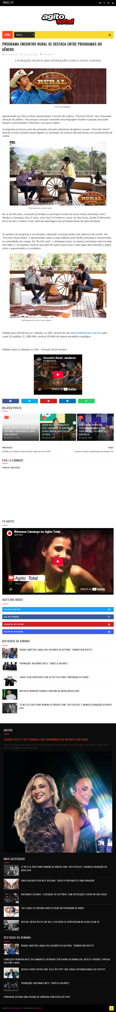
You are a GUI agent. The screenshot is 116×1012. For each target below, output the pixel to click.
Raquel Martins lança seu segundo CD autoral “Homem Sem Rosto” (56, 649)
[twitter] (108, 3)
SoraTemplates (16, 1008)
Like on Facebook (11, 617)
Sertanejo (47, 54)
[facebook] (104, 3)
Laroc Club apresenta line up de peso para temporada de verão (54, 677)
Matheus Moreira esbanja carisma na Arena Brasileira (49, 690)
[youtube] (113, 3)
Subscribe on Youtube (14, 624)
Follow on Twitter (12, 609)
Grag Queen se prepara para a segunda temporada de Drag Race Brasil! (21, 431)
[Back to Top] (111, 1008)
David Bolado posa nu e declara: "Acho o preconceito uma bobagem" (58, 880)
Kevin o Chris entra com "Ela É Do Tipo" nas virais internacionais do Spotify (63, 969)
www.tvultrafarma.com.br (85, 333)
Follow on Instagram (13, 631)
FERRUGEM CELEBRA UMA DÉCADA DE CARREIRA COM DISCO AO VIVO (37, 996)
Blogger (38, 1008)
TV (54, 54)
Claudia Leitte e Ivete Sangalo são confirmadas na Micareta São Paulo (46, 739)
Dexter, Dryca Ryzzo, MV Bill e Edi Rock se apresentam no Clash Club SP (60, 921)
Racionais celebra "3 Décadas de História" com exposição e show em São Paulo (64, 894)
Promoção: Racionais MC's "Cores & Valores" (44, 663)
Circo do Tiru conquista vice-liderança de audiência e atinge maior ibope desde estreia (58, 429)
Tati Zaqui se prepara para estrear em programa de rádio (52, 908)
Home (7, 35)
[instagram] (100, 3)
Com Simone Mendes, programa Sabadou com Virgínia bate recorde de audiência (92, 429)
